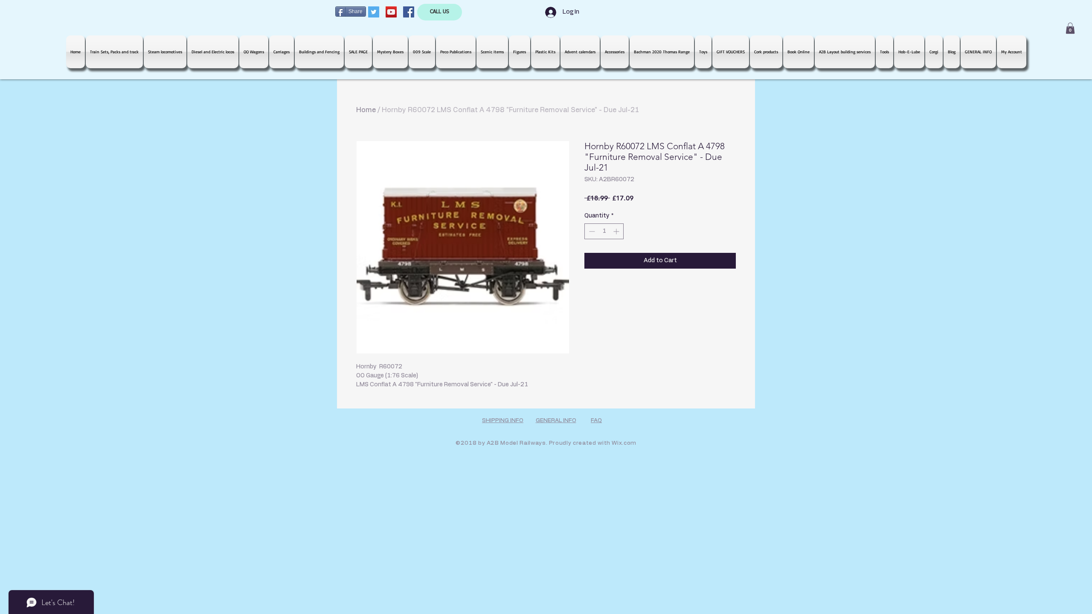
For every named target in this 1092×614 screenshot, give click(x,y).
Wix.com (624, 443)
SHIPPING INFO (502, 420)
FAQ (596, 420)
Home (366, 110)
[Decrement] (591, 231)
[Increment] (617, 231)
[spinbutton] (604, 231)
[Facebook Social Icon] (408, 11)
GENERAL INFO (556, 420)
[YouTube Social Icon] (391, 11)
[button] (1070, 28)
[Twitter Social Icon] (373, 11)
